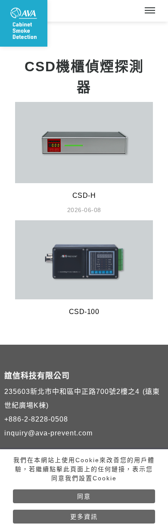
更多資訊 (84, 516)
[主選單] (149, 10)
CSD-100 (84, 311)
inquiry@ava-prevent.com (48, 433)
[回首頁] (23, 23)
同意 (84, 496)
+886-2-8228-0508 (36, 419)
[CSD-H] (84, 142)
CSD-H (84, 195)
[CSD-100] (84, 259)
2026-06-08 (84, 209)
